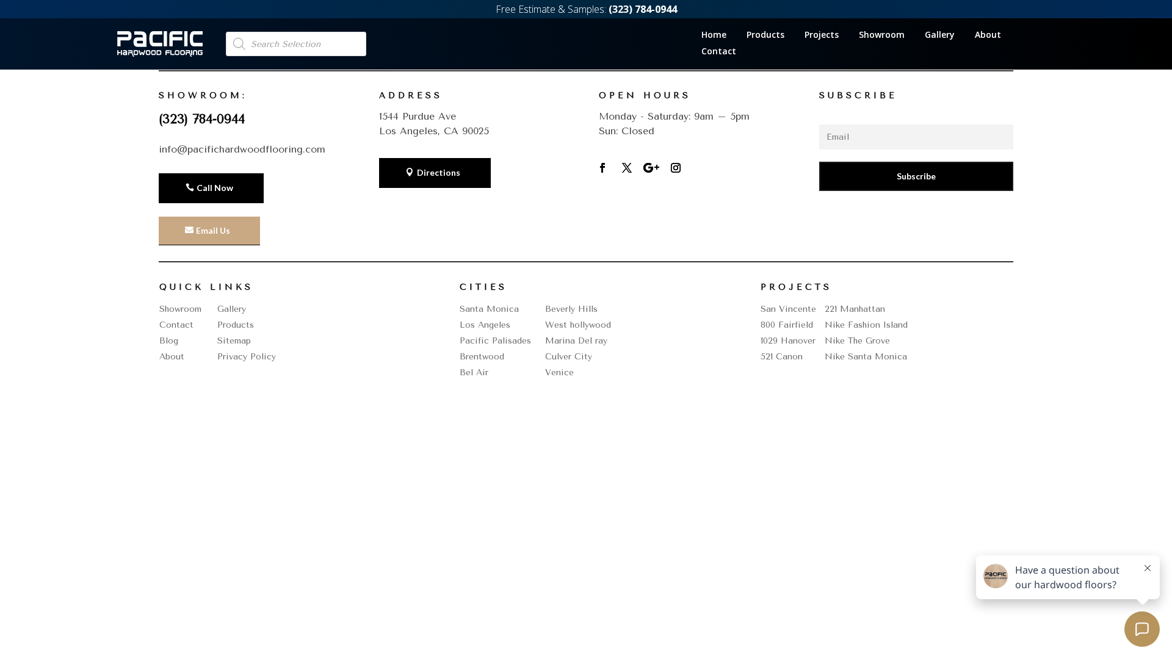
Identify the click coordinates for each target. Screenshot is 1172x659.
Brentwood (482, 356)
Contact (718, 52)
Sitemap (234, 341)
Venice (559, 372)
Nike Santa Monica (866, 356)
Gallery (940, 35)
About (988, 35)
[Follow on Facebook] (602, 168)
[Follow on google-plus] (651, 168)
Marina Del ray (576, 341)
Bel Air (474, 372)
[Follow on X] (627, 168)
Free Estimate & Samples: (586, 9)
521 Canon (782, 356)
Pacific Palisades (495, 341)
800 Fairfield (787, 325)
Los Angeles (485, 325)
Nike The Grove (857, 341)
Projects (822, 35)
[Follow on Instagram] (675, 168)
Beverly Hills (571, 309)
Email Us (213, 230)
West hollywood (578, 325)
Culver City (568, 356)
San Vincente (788, 309)
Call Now (215, 187)
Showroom (882, 35)
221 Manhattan (855, 309)
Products (765, 35)
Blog (168, 341)
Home (713, 35)
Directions (438, 172)
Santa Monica (489, 309)
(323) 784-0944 (202, 119)
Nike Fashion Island (866, 325)
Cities (483, 287)
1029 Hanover (788, 341)
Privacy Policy (246, 356)
